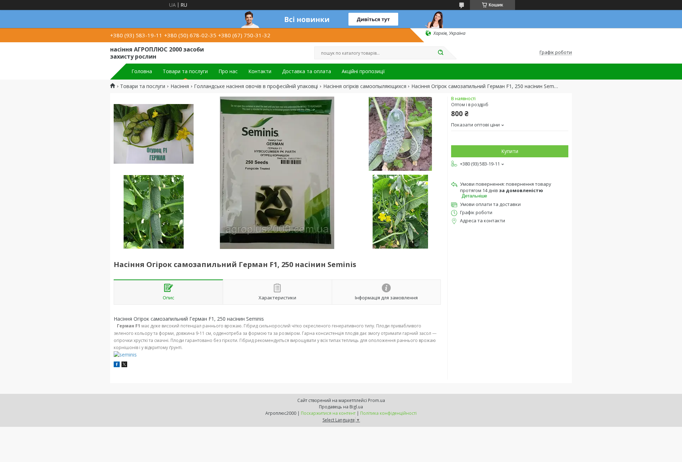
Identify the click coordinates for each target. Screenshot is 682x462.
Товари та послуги (185, 71)
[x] (124, 365)
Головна (141, 71)
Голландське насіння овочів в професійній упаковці (256, 86)
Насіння (179, 86)
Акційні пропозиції (363, 71)
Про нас (228, 71)
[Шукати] (440, 53)
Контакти (259, 71)
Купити (509, 151)
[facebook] (117, 365)
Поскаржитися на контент (328, 413)
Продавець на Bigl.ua (341, 407)
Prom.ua (376, 400)
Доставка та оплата (306, 71)
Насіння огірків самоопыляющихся (364, 86)
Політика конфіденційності (388, 413)
